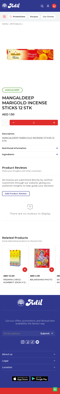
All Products (15, 24)
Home (5, 24)
